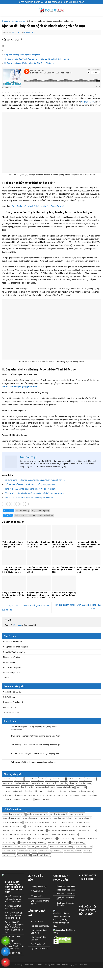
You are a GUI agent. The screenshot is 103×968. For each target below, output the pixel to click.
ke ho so (32, 795)
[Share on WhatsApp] (4, 504)
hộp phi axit (51, 791)
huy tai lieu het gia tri (81, 826)
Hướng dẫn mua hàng (66, 886)
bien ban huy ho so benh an (14, 814)
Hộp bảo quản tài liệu (40, 926)
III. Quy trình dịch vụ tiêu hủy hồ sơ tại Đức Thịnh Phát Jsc (29, 63)
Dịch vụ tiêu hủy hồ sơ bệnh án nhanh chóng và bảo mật (34, 762)
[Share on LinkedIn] (27, 504)
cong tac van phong (83, 818)
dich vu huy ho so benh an (25, 515)
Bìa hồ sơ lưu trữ (38, 944)
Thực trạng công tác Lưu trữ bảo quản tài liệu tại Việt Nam (35, 736)
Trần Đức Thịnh (30, 32)
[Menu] (4, 10)
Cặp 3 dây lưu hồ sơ (39, 948)
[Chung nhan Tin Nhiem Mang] (64, 931)
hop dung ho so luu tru (11, 787)
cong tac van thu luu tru (12, 822)
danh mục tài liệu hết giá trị (63, 822)
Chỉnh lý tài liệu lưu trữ (12, 642)
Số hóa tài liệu (37, 896)
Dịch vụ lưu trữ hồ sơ (11, 657)
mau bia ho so (62, 795)
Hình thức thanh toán (66, 893)
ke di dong (72, 791)
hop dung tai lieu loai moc (45, 787)
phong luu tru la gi (42, 834)
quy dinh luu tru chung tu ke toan (43, 839)
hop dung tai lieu (27, 787)
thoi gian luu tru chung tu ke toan (33, 843)
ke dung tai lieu (20, 795)
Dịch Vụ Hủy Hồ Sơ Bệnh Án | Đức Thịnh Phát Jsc (29, 92)
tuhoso (17, 799)
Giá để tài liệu (9, 697)
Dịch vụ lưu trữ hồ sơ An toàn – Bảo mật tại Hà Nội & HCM (30, 498)
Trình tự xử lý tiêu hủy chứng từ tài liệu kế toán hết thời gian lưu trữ (34, 493)
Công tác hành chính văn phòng (16, 647)
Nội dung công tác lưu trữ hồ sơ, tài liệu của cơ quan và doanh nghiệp (35, 480)
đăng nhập (17, 625)
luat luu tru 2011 (23, 830)
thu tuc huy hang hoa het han (14, 847)
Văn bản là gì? (23, 855)
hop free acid (81, 787)
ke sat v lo (40, 795)
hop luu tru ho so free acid (12, 791)
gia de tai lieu (7, 783)
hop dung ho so (85, 783)
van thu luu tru (9, 855)
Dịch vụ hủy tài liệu (39, 886)
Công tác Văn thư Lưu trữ (14, 652)
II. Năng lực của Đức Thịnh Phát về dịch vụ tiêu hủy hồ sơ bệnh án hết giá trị (36, 59)
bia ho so (19, 779)
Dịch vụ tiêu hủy (18, 21)
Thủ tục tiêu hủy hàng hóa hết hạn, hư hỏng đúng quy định (30, 484)
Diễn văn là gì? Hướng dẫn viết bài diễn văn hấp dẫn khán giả (35, 745)
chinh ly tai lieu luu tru (59, 814)
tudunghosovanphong (89, 795)
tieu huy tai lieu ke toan (27, 851)
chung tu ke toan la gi (11, 818)
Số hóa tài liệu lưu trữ (12, 672)
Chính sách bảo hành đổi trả (65, 898)
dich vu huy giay (83, 822)
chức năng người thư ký (62, 818)
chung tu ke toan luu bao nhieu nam (37, 818)
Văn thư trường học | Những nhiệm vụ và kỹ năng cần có (34, 727)
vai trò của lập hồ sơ (72, 851)
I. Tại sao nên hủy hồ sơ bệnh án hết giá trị (22, 55)
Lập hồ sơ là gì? (39, 830)
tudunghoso (74, 795)
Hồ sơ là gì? (8, 830)
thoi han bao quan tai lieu (58, 843)
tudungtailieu (7, 799)
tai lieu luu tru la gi (10, 843)
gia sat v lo (73, 783)
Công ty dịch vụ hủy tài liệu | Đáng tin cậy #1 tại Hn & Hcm (30, 489)
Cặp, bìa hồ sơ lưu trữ (12, 692)
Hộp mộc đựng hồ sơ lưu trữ (34, 791)
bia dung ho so (8, 779)
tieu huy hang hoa (84, 847)
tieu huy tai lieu (9, 851)
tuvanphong (47, 799)
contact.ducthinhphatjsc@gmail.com (19, 386)
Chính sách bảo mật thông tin (65, 904)
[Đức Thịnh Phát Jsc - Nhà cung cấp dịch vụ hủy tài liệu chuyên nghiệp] (51, 10)
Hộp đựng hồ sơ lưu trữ (13, 702)
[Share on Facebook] (8, 504)
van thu (87, 851)
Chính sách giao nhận (66, 890)
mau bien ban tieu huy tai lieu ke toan (62, 830)
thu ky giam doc (78, 843)
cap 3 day (42, 779)
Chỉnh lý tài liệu (37, 891)
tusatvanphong (27, 799)
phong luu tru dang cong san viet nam (17, 834)
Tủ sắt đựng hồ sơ (11, 712)
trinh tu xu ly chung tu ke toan (50, 851)
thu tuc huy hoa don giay (38, 847)
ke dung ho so (8, 795)
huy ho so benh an (45, 515)
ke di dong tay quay (86, 791)
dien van (48, 826)
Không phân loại (9, 707)
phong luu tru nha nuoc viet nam (65, 834)
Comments (16, 730)
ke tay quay (51, 795)
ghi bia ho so (91, 779)
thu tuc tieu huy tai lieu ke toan (62, 847)
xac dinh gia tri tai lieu (41, 855)
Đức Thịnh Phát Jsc (7, 92)
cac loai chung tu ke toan (37, 814)
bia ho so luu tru (31, 779)
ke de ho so (62, 791)
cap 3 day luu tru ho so (56, 779)
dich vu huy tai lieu (34, 826)
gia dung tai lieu (37, 783)
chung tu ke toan (77, 814)
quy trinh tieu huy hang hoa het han (71, 839)
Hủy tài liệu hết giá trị (40, 511)
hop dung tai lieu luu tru (65, 787)
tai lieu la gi (93, 839)
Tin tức (6, 678)
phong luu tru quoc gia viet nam (15, 839)
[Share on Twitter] (13, 504)
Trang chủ (6, 21)
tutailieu (38, 799)
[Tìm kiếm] (100, 10)
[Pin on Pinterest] (22, 504)
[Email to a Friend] (17, 504)
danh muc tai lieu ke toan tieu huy (37, 822)
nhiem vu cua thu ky (87, 830)
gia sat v (64, 783)
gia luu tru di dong (52, 783)
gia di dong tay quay (22, 783)
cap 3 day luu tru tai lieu (75, 779)
